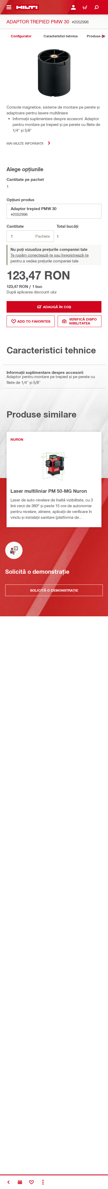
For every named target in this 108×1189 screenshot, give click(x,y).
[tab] (21, 36)
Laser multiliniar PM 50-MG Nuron (48, 491)
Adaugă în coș (57, 307)
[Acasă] (27, 7)
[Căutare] (96, 7)
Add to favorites (33, 321)
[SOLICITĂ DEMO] (20, 1182)
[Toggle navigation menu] (9, 7)
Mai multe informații (25, 143)
